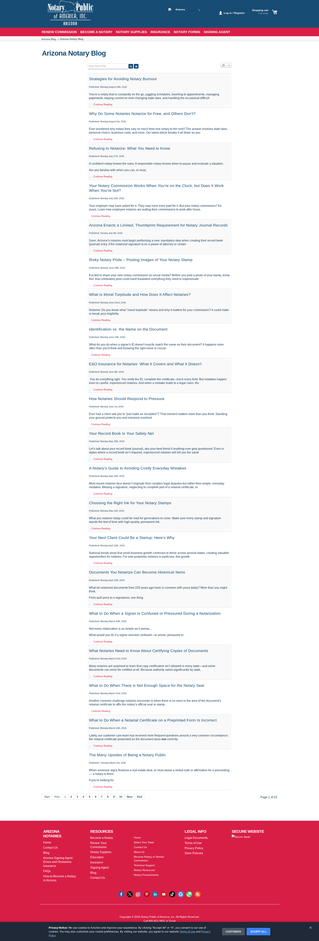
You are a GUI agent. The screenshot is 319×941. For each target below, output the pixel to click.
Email (172, 920)
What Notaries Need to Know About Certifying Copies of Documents (148, 651)
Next (130, 796)
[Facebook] (121, 893)
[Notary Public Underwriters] (67, 16)
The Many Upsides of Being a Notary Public (127, 755)
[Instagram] (138, 893)
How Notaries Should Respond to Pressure (126, 399)
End (139, 796)
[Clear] (136, 66)
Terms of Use (187, 931)
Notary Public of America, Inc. (158, 916)
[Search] (130, 66)
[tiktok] (172, 893)
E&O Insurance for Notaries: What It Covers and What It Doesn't (145, 364)
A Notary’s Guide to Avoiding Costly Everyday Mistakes (137, 468)
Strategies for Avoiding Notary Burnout (123, 79)
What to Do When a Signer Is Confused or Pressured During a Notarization (155, 613)
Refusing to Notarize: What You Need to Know (129, 148)
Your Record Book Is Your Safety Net (121, 433)
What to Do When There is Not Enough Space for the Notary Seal (146, 685)
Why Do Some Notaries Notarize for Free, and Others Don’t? (142, 113)
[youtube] (164, 893)
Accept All (258, 931)
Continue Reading (102, 104)
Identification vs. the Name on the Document (128, 329)
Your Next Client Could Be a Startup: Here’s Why (132, 537)
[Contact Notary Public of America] (189, 893)
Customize (233, 931)
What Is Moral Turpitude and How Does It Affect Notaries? (140, 294)
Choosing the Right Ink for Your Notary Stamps (130, 503)
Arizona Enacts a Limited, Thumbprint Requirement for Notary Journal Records (158, 225)
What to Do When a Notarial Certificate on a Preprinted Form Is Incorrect (153, 720)
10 (120, 796)
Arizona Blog (48, 39)
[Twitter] (130, 893)
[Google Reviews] (181, 893)
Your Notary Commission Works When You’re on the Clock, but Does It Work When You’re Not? (156, 187)
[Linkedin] (155, 893)
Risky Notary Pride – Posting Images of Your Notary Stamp (141, 260)
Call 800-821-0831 (154, 920)
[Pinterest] (147, 893)
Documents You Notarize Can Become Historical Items (137, 572)
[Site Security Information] (241, 836)
